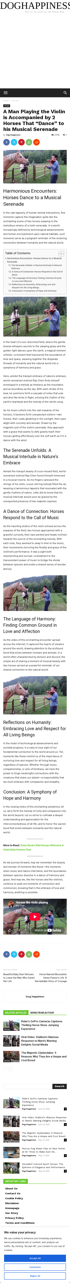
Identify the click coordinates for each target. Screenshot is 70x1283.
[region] (35, 1255)
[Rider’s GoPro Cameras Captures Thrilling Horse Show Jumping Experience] (11, 1025)
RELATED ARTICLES (16, 1012)
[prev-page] (5, 1069)
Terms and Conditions (20, 1222)
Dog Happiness (13, 135)
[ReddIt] (36, 142)
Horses (15, 100)
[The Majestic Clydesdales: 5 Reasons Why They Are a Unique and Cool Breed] (11, 1056)
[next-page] (10, 1069)
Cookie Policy (14, 1198)
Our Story (11, 1213)
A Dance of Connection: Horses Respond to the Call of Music (37, 273)
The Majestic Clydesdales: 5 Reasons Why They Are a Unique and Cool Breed (44, 1056)
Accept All (35, 1258)
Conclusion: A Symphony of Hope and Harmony (34, 291)
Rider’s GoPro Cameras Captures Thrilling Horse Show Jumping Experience (41, 1025)
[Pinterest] (21, 142)
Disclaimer (12, 1203)
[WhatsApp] (29, 142)
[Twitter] (14, 142)
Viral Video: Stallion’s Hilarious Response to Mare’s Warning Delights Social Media (40, 1040)
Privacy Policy (14, 1217)
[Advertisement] (35, 51)
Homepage (12, 1208)
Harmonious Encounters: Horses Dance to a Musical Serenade (34, 260)
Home (6, 100)
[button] (5, 92)
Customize (35, 1267)
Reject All (35, 1275)
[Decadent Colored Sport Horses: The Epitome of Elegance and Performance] (11, 1168)
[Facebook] (6, 142)
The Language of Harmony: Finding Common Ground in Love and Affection (36, 279)
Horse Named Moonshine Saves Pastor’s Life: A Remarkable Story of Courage (51, 978)
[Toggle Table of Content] (59, 253)
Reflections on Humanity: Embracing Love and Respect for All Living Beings (33, 286)
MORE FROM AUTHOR (42, 1012)
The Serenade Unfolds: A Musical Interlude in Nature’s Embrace (36, 267)
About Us (11, 1188)
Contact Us (12, 1193)
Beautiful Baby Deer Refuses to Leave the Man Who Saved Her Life (19, 978)
